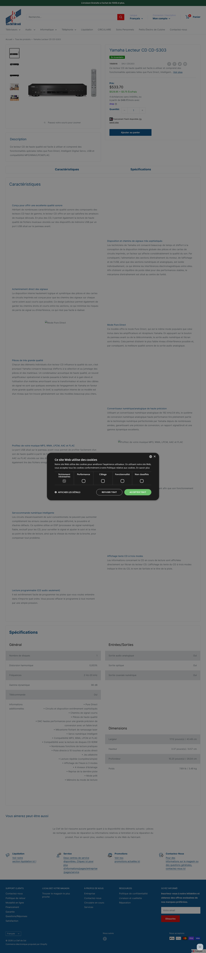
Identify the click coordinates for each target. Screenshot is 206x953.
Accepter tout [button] (138, 492)
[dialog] (103, 476)
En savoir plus (143, 467)
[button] (67, 492)
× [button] (154, 456)
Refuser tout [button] (109, 492)
